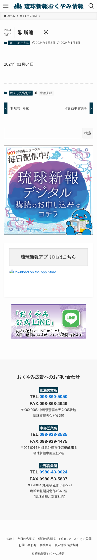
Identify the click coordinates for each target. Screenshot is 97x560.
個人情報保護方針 (66, 545)
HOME (9, 538)
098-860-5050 (53, 396)
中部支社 (46, 93)
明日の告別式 (47, 538)
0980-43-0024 (53, 471)
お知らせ (65, 538)
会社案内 (45, 545)
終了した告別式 (19, 42)
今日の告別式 (26, 538)
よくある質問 (83, 538)
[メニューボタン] (5, 6)
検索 (87, 133)
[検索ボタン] (91, 6)
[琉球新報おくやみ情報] (48, 6)
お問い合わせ (28, 545)
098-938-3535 (53, 434)
